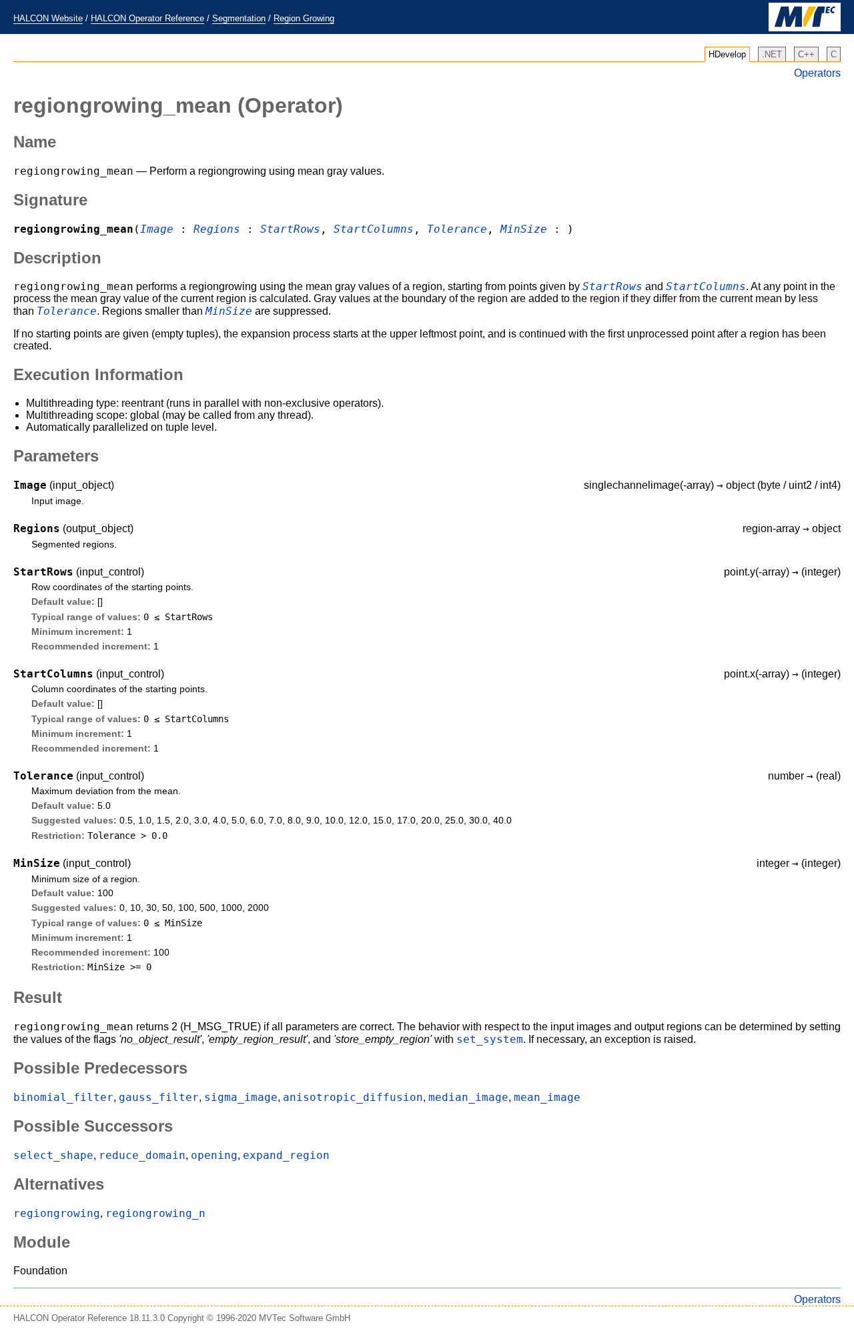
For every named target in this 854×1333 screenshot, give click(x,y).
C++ (806, 54)
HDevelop (727, 54)
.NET (772, 54)
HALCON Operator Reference (147, 18)
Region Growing (304, 18)
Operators (817, 73)
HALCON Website (48, 18)
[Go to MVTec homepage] (805, 28)
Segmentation (239, 18)
